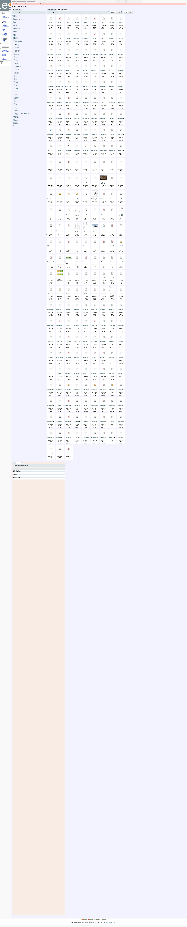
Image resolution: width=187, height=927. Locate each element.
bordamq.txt (59, 102)
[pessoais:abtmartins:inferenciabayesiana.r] (121, 225)
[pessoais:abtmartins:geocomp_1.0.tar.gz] (77, 193)
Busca (1, 43)
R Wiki (4, 40)
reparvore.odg (59, 357)
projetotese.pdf (68, 325)
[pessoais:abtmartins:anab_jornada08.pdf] (77, 50)
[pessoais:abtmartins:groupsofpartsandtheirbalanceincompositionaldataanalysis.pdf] (68, 225)
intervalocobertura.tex (87, 245)
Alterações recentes (5, 51)
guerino (16, 70)
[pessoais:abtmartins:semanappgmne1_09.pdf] (103, 369)
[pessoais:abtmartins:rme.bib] (121, 353)
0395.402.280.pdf (77, 38)
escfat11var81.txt (60, 166)
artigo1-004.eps (103, 70)
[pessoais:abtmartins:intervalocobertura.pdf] (68, 241)
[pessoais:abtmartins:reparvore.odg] (59, 353)
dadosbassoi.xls (51, 134)
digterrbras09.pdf (121, 134)
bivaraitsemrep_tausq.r (123, 86)
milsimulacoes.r (86, 277)
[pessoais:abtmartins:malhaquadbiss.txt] (103, 257)
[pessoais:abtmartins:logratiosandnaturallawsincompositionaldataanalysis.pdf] (86, 257)
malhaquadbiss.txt (104, 261)
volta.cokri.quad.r (121, 437)
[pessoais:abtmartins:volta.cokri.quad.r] (121, 433)
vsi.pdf (59, 453)
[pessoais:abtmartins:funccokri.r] (121, 177)
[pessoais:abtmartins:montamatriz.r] (103, 273)
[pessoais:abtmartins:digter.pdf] (112, 130)
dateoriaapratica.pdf (69, 134)
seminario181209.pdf (87, 389)
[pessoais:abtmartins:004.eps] (103, 18)
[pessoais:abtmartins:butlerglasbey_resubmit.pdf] (86, 98)
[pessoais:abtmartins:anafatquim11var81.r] (112, 50)
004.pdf (112, 22)
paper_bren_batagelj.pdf (79, 293)
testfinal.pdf (94, 421)
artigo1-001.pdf (77, 70)
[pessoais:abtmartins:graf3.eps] (51, 209)
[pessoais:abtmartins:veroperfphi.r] (77, 433)
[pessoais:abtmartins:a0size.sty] (121, 34)
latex (15, 34)
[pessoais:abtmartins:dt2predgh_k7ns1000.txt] (103, 146)
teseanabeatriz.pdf (122, 405)
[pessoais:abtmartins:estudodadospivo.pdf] (103, 162)
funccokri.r (120, 182)
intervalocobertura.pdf (70, 245)
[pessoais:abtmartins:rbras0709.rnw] (77, 337)
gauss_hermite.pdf (51, 198)
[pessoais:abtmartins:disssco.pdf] (51, 146)
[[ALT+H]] (5, 5)
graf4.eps (68, 214)
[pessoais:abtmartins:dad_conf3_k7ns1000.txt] (103, 114)
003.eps (86, 22)
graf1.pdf (121, 198)
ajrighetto (17, 45)
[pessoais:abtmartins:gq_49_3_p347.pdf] (103, 193)
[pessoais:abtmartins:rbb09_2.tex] (59, 337)
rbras (15, 119)
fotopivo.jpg (103, 182)
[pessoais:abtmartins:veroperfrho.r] (103, 433)
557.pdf (94, 38)
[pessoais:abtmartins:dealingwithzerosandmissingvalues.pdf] (77, 130)
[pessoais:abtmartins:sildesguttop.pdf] (51, 401)
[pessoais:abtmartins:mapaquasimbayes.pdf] (68, 273)
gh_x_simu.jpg (94, 198)
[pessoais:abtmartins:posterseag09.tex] (77, 305)
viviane (16, 107)
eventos (16, 31)
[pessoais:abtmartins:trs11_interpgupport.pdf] (121, 417)
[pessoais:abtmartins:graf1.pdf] (121, 193)
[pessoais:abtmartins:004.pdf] (112, 18)
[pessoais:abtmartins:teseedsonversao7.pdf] (77, 417)
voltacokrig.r (51, 453)
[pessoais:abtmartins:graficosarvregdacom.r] (59, 225)
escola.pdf (68, 166)
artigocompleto (19, 41)
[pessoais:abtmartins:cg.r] (103, 98)
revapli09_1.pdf (103, 357)
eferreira (17, 62)
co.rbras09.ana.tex (122, 102)
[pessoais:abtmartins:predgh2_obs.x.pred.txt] (95, 305)
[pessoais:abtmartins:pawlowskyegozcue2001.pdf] (95, 289)
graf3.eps (51, 214)
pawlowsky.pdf (85, 293)
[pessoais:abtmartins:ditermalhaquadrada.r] (77, 146)
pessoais (16, 38)
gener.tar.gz (59, 198)
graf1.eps (112, 198)
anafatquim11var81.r (113, 54)
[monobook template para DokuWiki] (90, 919)
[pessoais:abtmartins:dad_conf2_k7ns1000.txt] (95, 114)
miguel (16, 86)
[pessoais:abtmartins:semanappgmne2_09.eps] (112, 369)
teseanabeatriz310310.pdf (53, 421)
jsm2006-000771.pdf (113, 245)
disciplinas (16, 26)
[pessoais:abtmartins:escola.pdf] (68, 162)
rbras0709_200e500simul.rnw (97, 341)
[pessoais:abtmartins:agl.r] (68, 50)
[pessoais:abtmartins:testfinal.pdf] (95, 417)
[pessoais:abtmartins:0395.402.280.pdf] (77, 34)
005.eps (121, 22)
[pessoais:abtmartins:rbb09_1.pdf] (95, 321)
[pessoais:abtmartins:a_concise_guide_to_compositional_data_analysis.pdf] (51, 50)
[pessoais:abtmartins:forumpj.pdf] (86, 177)
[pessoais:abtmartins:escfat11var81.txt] (59, 162)
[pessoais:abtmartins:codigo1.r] (51, 114)
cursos (15, 22)
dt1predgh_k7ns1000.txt (96, 150)
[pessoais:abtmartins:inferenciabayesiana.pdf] (112, 225)
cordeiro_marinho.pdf (79, 118)
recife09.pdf (120, 341)
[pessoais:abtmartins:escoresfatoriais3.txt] (95, 162)
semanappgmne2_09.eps (114, 373)
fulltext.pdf (112, 182)
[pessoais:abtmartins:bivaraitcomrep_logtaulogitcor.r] (86, 82)
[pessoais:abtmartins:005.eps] (121, 18)
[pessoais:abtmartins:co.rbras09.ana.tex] (121, 98)
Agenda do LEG (6, 26)
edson (16, 60)
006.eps (59, 38)
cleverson (17, 54)
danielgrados (18, 56)
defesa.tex (94, 134)
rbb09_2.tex (59, 341)
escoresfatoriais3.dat (87, 166)
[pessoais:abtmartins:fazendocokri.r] (77, 177)
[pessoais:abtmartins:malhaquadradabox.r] (121, 257)
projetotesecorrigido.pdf (79, 325)
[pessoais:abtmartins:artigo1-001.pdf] (77, 66)
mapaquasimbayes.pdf (70, 277)
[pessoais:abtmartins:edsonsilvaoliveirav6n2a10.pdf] (121, 146)
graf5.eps (94, 214)
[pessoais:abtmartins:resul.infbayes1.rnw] (86, 353)
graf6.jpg (121, 214)
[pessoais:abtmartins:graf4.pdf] (86, 209)
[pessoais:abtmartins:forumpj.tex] (95, 177)
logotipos (18, 42)
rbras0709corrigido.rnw (114, 341)
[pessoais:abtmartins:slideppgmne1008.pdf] (77, 401)
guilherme (17, 72)
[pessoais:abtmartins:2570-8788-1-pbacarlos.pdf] (112, 34)
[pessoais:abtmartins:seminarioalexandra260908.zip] (95, 385)
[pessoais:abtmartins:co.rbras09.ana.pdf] (112, 98)
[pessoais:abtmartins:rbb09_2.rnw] (51, 337)
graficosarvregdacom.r (61, 229)
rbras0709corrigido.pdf (105, 341)
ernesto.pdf (50, 166)
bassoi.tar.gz (68, 86)
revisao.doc (112, 357)
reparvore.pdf (68, 357)
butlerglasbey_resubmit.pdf (88, 102)
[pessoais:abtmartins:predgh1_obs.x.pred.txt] (86, 305)
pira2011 (16, 114)
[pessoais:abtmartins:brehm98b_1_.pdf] (77, 98)
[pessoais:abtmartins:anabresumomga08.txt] (103, 50)
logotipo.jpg (68, 261)
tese (14, 478)
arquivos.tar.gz (50, 70)
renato (16, 98)
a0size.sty (121, 38)
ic (14, 32)
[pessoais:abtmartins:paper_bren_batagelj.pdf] (77, 289)
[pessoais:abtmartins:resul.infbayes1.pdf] (77, 353)
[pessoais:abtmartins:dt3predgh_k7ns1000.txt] (112, 146)
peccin (16, 94)
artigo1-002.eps (85, 70)
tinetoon (17, 106)
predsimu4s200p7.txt (122, 309)
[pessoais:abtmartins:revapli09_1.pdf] (103, 353)
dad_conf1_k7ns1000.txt (87, 118)
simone (16, 103)
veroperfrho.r (103, 437)
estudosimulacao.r (60, 182)
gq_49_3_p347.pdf (104, 198)
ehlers (16, 63)
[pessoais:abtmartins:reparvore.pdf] (68, 353)
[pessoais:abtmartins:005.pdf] (51, 34)
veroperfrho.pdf (94, 437)
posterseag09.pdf (69, 309)
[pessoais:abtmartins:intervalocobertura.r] (77, 241)
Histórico (19, 463)
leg (15, 35)
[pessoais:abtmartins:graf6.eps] (112, 209)
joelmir (16, 76)
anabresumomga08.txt (105, 54)
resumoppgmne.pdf (95, 357)
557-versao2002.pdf (86, 38)
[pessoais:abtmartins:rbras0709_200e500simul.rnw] (95, 337)
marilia (16, 85)
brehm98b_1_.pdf (78, 102)
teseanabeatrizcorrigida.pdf (62, 421)
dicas (15, 25)
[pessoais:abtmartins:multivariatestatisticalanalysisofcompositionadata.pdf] (112, 273)
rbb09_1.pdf (94, 325)
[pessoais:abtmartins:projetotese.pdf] (68, 321)
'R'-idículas (5, 33)
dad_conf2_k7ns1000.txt (96, 118)
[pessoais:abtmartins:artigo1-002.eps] (86, 66)
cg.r (103, 102)
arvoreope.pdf (51, 86)
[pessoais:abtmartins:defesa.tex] (95, 130)
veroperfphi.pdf (68, 437)
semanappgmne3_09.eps (53, 389)
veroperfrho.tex (112, 437)
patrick (15, 37)
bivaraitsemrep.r (95, 86)
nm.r (121, 277)
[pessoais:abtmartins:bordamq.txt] (59, 98)
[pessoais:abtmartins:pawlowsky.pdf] (86, 289)
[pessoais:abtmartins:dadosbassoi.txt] (121, 114)
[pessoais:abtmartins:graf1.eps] (112, 193)
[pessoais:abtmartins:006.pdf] (68, 34)
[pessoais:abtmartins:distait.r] (59, 146)
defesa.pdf (85, 134)
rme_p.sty (51, 373)
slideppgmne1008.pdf (78, 405)
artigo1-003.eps (94, 70)
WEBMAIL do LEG (5, 16)
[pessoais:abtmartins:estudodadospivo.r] (112, 162)
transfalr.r (112, 421)
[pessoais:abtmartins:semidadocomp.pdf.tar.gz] (68, 385)
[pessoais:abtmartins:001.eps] (51, 18)
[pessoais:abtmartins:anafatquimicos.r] (121, 50)
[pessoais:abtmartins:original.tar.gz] (59, 289)
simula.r (59, 405)
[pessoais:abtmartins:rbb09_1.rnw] (103, 321)
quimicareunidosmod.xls (88, 325)
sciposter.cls (59, 373)
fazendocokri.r (77, 182)
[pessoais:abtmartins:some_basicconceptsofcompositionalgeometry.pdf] (95, 401)
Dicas (4, 29)
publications (16, 117)
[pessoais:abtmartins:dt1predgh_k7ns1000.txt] (95, 146)
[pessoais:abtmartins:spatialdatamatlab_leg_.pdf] (103, 401)
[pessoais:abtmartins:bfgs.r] (77, 82)
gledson (17, 69)
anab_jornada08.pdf (78, 54)
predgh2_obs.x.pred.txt (96, 309)
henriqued (17, 73)
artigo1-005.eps (112, 70)
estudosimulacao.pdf (52, 182)
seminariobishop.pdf (104, 389)
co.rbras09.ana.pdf (113, 102)
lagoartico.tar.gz (121, 245)
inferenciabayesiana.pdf (114, 229)
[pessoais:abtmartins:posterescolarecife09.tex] (59, 305)
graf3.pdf (59, 214)
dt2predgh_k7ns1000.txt (105, 150)
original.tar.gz (59, 293)
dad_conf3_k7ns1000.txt (105, 118)
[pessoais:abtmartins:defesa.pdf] (86, 130)
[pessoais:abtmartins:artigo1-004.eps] (103, 66)
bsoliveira (16, 18)
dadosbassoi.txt (121, 118)
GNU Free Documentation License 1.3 (110, 922)
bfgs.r (77, 86)
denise (16, 57)
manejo (16, 82)
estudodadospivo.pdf (105, 166)
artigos (15, 16)
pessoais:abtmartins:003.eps (21, 465)
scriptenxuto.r (77, 373)
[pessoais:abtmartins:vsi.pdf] (59, 449)
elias (16, 64)
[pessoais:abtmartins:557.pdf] (95, 34)
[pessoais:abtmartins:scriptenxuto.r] (77, 369)
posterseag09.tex (77, 309)
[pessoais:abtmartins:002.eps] (68, 18)
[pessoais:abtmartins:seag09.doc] (86, 369)
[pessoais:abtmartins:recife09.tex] (51, 353)
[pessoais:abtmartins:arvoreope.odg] (121, 66)
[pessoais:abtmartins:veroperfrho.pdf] (95, 433)
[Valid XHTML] (103, 919)
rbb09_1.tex (112, 325)
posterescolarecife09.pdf (52, 309)
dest (15, 23)
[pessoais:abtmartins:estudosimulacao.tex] (68, 177)
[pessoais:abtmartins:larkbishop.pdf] (51, 257)
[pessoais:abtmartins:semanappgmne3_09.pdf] (59, 385)
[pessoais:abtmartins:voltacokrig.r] (51, 449)
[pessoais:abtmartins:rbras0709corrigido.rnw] (112, 337)
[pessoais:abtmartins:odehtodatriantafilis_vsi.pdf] (51, 289)
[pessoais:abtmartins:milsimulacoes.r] (86, 273)
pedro (16, 95)
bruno (16, 53)
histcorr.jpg (77, 229)
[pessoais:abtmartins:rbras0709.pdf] (68, 337)
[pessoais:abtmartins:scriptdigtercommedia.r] (68, 369)
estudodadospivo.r (113, 166)
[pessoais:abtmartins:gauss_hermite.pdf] (51, 193)
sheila (16, 100)
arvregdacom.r (59, 86)
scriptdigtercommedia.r (70, 373)
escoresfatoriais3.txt (95, 166)
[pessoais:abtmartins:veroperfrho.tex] (112, 433)
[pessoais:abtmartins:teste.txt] (86, 417)
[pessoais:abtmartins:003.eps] (86, 18)
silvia (16, 101)
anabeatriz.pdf (86, 54)
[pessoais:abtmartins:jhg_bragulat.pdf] (95, 241)
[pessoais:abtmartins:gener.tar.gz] (59, 193)
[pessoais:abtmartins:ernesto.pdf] (51, 162)
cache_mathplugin (18, 19)
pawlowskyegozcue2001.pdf (97, 293)
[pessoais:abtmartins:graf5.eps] (95, 209)
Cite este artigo (4, 59)
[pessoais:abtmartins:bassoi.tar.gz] (68, 82)
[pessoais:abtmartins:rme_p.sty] (51, 369)
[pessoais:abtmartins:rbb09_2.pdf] (121, 321)
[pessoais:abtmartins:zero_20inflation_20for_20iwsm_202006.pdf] (68, 449)
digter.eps (103, 134)
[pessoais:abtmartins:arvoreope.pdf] (51, 82)
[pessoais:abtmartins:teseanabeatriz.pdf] (121, 401)
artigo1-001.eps (68, 70)
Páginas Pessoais (6, 17)
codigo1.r (51, 118)
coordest (16, 21)
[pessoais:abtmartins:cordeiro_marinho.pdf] (77, 114)
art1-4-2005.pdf (59, 70)
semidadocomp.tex (78, 389)
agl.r (68, 54)
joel (16, 75)
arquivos (17, 51)
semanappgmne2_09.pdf (123, 373)
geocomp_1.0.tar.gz (78, 198)
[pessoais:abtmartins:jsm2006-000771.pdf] (112, 241)
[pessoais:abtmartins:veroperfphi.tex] (86, 433)
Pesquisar (64, 9)
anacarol (17, 48)
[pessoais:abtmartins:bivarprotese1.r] (51, 98)
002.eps (68, 22)
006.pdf (68, 38)
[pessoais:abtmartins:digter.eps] (103, 130)
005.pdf (50, 38)
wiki (17, 44)
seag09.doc (85, 373)
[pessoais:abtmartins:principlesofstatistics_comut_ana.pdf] (59, 321)
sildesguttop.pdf (51, 405)
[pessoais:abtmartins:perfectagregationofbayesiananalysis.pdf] (103, 289)
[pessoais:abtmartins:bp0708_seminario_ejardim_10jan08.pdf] (68, 98)
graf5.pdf (103, 214)
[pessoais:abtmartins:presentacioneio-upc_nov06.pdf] (51, 321)
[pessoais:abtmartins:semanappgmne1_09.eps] (95, 369)
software (16, 122)
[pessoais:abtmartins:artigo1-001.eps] (68, 66)
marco (16, 83)
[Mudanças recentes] (84, 919)
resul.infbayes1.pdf (78, 357)
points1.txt (120, 293)
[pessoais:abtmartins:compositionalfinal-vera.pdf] (68, 114)
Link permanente (5, 58)
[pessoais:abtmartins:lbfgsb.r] (59, 257)
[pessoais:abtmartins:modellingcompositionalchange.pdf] (95, 273)
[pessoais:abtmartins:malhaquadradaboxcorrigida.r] (51, 273)
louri (16, 79)
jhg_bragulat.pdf (95, 245)
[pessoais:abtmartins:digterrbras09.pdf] (121, 130)
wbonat (16, 110)
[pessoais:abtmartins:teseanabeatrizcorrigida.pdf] (59, 417)
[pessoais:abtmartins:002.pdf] (77, 18)
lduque (16, 78)
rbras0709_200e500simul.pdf (88, 341)
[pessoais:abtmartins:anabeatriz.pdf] (86, 50)
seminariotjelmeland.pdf (123, 389)
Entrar (184, 0)
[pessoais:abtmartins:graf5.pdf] (103, 209)
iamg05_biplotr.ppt (104, 229)
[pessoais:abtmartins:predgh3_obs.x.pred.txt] (103, 305)
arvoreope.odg (121, 70)
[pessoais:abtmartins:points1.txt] (121, 289)
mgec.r (77, 277)
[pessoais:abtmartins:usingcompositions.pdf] (59, 433)
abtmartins (17, 40)
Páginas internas (6, 18)
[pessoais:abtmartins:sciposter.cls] (59, 369)
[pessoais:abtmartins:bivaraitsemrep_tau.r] (112, 82)
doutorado (16, 29)
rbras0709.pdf (68, 341)
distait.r (59, 150)
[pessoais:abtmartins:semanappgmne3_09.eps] (51, 385)
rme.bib (121, 357)
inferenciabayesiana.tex (52, 245)
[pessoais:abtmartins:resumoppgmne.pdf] (95, 353)
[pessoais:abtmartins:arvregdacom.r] (59, 82)
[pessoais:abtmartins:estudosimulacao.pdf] (51, 177)
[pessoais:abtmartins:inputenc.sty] (59, 241)
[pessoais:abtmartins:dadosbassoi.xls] (51, 130)
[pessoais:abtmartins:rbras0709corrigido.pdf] (103, 337)
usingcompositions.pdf (61, 437)
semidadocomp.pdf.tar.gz (70, 389)
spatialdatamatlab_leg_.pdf (106, 405)
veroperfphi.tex (85, 437)
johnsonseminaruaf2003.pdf (106, 245)
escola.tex (77, 166)
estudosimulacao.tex (69, 182)
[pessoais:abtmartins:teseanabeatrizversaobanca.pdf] (68, 417)
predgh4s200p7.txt (113, 309)
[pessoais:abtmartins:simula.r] (59, 401)
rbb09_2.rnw (50, 341)
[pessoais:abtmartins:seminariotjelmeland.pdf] (121, 385)
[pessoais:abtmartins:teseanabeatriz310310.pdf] (51, 417)
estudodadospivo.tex (122, 166)
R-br (4, 38)
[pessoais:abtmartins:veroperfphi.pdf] (68, 433)
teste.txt (86, 421)
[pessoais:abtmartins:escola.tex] (77, 162)
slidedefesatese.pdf (69, 405)
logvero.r (94, 261)
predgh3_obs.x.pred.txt (105, 309)
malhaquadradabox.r (122, 261)
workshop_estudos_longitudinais (22, 113)
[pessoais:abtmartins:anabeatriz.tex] (95, 50)
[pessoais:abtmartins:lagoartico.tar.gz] (121, 241)
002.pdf (77, 22)
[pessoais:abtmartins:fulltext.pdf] (112, 177)
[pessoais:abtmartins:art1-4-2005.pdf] (59, 66)
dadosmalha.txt (59, 134)
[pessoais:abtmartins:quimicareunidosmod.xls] (86, 321)
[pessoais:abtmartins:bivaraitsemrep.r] (95, 82)
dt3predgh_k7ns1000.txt (114, 150)
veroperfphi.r (77, 437)
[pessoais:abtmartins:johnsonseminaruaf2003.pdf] (103, 241)
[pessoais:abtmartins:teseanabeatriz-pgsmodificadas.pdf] (112, 401)
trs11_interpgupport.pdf (123, 421)
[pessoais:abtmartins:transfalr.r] (112, 417)
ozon (16, 91)
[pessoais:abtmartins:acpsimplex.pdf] (59, 50)
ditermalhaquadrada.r (78, 150)
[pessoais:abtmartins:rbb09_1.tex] (112, 321)
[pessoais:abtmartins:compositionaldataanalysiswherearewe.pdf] (59, 114)
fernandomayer (18, 66)
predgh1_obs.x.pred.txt (87, 309)
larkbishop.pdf (50, 261)
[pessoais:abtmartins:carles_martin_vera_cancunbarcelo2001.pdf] (95, 98)
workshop (17, 111)
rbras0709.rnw (77, 341)
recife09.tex (50, 357)
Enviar (59, 9)
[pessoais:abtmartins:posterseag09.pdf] (68, 305)
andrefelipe (17, 50)
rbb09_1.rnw (103, 325)
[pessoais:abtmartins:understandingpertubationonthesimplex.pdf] (51, 433)
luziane (16, 81)
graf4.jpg (77, 214)
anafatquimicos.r (121, 54)
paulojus (17, 92)
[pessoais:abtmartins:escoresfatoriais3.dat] (86, 162)
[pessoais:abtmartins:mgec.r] (77, 273)
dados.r (112, 118)
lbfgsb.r (59, 261)
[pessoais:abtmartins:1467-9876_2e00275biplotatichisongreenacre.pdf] (103, 34)
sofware (16, 123)
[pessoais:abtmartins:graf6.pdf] (51, 225)
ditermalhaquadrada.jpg (70, 150)
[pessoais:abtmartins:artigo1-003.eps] (95, 66)
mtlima (16, 88)
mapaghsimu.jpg (60, 277)
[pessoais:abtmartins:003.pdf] (95, 18)
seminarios (16, 120)
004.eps (103, 22)
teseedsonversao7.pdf (79, 421)
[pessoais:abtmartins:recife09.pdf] (121, 337)
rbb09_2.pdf (121, 325)
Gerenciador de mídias (6, 52)
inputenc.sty (59, 245)
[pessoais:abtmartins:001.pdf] (59, 18)
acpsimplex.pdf (59, 54)
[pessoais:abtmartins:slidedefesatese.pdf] (68, 401)
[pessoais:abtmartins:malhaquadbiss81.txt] (112, 257)
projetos (16, 116)
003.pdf (94, 22)
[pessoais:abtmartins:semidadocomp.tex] (77, 385)
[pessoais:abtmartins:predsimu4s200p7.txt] (121, 305)
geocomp (17, 67)
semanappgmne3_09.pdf (61, 389)
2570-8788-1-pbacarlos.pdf (114, 38)
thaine (16, 104)
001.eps (50, 22)
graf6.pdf (51, 229)
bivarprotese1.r (50, 102)
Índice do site (4, 54)
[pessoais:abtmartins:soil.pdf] (86, 401)
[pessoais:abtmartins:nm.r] (121, 273)
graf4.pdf (86, 214)
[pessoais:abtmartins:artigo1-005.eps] (112, 66)
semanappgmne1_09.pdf (105, 373)
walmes (16, 108)
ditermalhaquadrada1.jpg (88, 150)
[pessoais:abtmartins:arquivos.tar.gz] (51, 66)
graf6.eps (112, 214)
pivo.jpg (112, 293)
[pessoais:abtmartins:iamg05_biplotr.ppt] (103, 225)
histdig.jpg (85, 229)
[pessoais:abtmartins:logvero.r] (95, 257)
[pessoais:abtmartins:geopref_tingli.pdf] (86, 193)
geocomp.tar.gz (68, 198)
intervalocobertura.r (78, 245)
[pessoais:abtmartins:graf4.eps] (68, 209)
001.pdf (59, 22)
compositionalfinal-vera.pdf (71, 118)
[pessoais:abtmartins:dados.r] (112, 114)
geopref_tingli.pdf (86, 198)
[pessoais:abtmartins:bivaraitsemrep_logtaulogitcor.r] (103, 82)
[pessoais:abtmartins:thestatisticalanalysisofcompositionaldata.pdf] (103, 417)
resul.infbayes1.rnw (86, 357)
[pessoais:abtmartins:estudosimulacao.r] (59, 177)
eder (16, 59)
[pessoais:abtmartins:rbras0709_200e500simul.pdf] (86, 337)
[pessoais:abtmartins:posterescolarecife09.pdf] (51, 305)
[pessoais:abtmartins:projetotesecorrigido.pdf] (77, 321)
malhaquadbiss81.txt (113, 261)
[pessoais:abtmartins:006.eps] (59, 34)
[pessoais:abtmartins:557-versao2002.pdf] (86, 34)
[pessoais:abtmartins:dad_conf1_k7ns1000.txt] (86, 114)
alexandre (17, 47)
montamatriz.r (103, 277)
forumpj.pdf (85, 182)
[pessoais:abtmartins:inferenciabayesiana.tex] (51, 241)
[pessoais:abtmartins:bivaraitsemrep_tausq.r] (121, 82)
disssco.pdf (50, 150)
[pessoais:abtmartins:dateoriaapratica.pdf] (68, 130)
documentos (17, 28)
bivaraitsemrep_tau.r (113, 86)
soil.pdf (86, 405)
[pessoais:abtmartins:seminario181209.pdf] (86, 385)
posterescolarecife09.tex (61, 309)
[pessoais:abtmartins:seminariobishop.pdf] (103, 385)
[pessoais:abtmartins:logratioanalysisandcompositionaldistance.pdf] (77, 257)
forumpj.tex (94, 182)
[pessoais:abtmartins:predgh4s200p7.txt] (112, 305)
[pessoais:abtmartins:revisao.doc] (112, 353)
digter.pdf (112, 134)
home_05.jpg (94, 229)
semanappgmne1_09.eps (96, 373)
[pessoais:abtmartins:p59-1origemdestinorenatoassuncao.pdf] (68, 289)
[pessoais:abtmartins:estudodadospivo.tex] (121, 162)
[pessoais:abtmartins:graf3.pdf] (59, 209)
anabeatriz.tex (94, 54)
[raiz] (14, 15)
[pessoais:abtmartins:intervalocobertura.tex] (86, 241)
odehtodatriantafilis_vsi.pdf (53, 293)
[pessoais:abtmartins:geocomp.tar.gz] (68, 193)
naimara (17, 89)
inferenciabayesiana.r (122, 229)
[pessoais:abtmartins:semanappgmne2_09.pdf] (121, 369)
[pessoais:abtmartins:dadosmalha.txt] (59, 130)
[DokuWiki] (96, 919)
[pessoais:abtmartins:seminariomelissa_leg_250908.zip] (112, 385)
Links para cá (4, 50)
